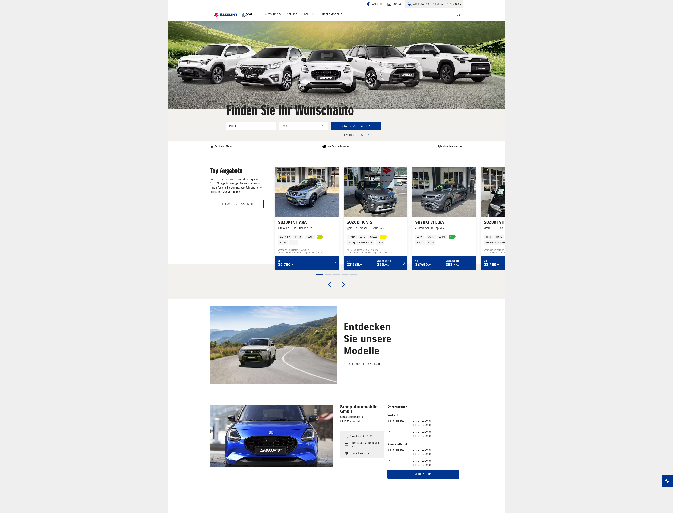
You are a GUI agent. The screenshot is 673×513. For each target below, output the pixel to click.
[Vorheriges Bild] (330, 284)
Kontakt (398, 4)
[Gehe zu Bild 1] (319, 274)
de (458, 15)
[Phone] (667, 481)
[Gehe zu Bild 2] (328, 274)
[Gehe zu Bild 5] (353, 274)
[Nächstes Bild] (343, 284)
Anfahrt (377, 4)
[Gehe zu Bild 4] (345, 274)
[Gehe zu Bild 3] (336, 274)
